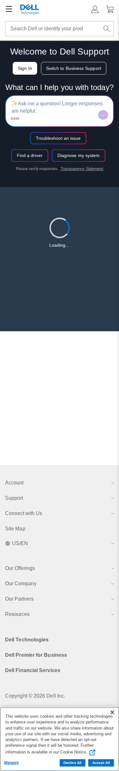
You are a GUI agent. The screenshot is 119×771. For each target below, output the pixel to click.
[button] (94, 9)
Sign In (25, 68)
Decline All (72, 763)
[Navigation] (9, 9)
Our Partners (19, 599)
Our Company (20, 583)
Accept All (101, 763)
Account (14, 482)
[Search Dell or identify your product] (107, 28)
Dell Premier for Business (36, 655)
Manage (11, 762)
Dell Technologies (27, 639)
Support (14, 498)
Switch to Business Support (73, 68)
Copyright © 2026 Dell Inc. (35, 696)
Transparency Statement (82, 169)
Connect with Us (23, 513)
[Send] (103, 115)
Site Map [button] (15, 528)
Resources (17, 614)
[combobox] (59, 28)
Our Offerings (20, 568)
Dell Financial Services (32, 670)
